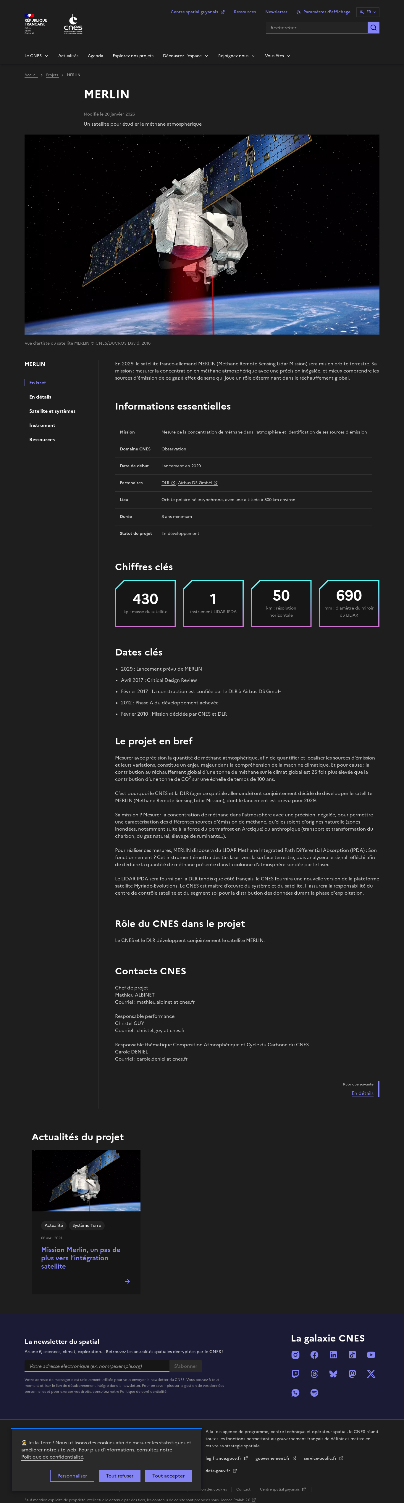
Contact (243, 1489)
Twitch (295, 1374)
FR (368, 12)
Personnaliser (72, 1475)
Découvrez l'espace (182, 56)
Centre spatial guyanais (194, 12)
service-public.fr (321, 1458)
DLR (165, 483)
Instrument (42, 425)
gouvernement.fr (273, 1458)
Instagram (295, 1355)
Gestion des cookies (210, 1489)
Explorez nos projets (133, 56)
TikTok (352, 1355)
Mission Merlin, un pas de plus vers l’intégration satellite (80, 1258)
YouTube (371, 1355)
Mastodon (352, 1374)
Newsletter (276, 12)
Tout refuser (119, 1475)
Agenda (95, 56)
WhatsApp (295, 1393)
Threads (314, 1374)
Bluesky (333, 1374)
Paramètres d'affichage (326, 12)
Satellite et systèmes (52, 411)
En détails (40, 396)
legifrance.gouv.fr (224, 1458)
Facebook (314, 1355)
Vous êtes (274, 56)
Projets (52, 75)
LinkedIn (333, 1355)
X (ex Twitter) (371, 1374)
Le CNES (33, 56)
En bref (37, 382)
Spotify (314, 1393)
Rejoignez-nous (233, 56)
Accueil (31, 75)
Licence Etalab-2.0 (234, 1500)
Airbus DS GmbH (195, 483)
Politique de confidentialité (52, 1456)
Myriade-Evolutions (155, 885)
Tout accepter (168, 1475)
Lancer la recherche (373, 27)
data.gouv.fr (218, 1471)
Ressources (245, 12)
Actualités (68, 56)
